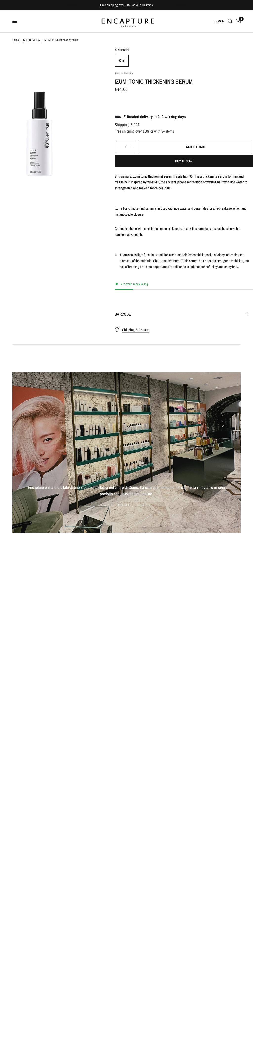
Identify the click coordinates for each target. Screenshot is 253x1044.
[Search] (230, 21)
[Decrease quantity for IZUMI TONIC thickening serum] (118, 147)
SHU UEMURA (31, 40)
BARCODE (123, 314)
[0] (237, 21)
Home (15, 40)
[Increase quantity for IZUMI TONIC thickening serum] (132, 147)
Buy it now (184, 161)
